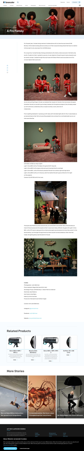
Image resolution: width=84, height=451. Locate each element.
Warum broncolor (42, 5)
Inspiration (9, 27)
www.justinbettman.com (35, 318)
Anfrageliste (75, 2)
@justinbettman (34, 308)
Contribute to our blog (53, 434)
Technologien (37, 434)
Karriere (50, 436)
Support (36, 436)
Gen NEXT (15, 27)
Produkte (5, 5)
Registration (63, 2)
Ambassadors (33, 5)
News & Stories (19, 5)
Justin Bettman (33, 313)
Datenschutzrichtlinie (8, 445)
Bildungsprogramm (52, 433)
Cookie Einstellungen (25, 448)
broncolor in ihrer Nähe (52, 5)
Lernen (26, 5)
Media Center (65, 436)
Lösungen (11, 5)
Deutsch (68, 2)
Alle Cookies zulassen (10, 448)
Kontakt (64, 433)
